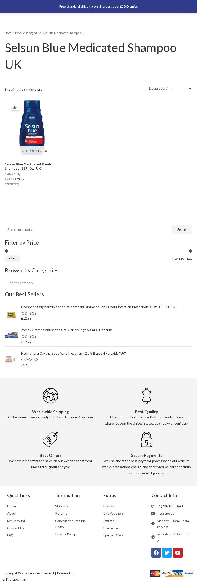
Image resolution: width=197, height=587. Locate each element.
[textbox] (96, 283)
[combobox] (98, 283)
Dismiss (132, 6)
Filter (12, 258)
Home (9, 33)
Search (182, 229)
